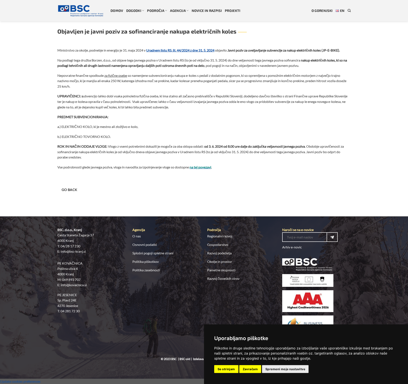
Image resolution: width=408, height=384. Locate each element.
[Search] (349, 10)
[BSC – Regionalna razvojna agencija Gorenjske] (80, 10)
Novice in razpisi (207, 10)
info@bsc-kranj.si (73, 251)
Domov (116, 10)
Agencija (178, 10)
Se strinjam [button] (226, 369)
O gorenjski (322, 10)
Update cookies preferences (20, 381)
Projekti (233, 10)
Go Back (69, 190)
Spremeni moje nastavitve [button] (285, 369)
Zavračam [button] (250, 369)
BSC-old (185, 359)
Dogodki (133, 10)
